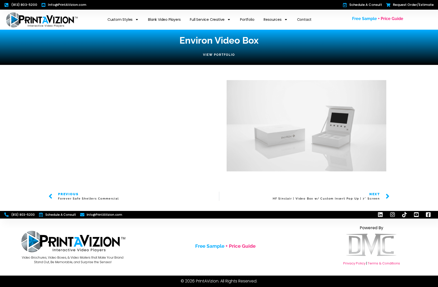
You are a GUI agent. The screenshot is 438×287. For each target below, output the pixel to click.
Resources (272, 19)
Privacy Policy (354, 263)
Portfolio (247, 19)
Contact (304, 19)
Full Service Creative (207, 19)
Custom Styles (120, 19)
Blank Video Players (164, 19)
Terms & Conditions (384, 263)
